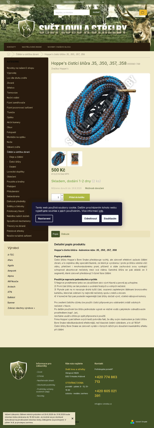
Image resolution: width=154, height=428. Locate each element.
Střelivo (10, 87)
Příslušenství (13, 191)
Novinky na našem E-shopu (20, 68)
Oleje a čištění (16, 157)
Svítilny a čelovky (15, 206)
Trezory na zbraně (16, 226)
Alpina (11, 276)
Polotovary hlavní (15, 211)
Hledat (96, 12)
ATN (10, 292)
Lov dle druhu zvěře (17, 78)
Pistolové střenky (15, 231)
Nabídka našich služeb (18, 216)
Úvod (39, 372)
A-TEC (11, 254)
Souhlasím (110, 218)
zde (101, 210)
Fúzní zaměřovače (16, 102)
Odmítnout (90, 218)
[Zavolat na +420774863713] (11, 2)
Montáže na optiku (16, 137)
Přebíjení (11, 186)
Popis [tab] (55, 234)
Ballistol (11, 297)
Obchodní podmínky (74, 2)
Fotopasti (11, 132)
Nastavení (44, 218)
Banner (11, 302)
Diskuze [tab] (65, 234)
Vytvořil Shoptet (141, 422)
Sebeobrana (13, 196)
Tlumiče (11, 112)
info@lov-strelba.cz (103, 404)
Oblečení (11, 176)
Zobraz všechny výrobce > (21, 308)
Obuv (9, 127)
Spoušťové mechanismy (19, 221)
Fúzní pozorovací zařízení (20, 107)
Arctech (11, 286)
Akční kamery (13, 122)
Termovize (12, 92)
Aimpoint (12, 270)
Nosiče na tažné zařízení (19, 235)
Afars (10, 260)
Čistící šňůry (15, 161)
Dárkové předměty (16, 201)
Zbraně (10, 83)
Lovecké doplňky (15, 171)
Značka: (59, 68)
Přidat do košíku (76, 197)
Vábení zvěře (13, 147)
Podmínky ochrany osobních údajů (44, 390)
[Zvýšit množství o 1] (61, 195)
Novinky (40, 396)
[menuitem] (11, 47)
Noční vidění (13, 97)
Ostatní (12, 166)
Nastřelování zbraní (45, 380)
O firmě (40, 376)
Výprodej (11, 73)
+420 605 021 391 (105, 393)
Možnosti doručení (94, 188)
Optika (10, 117)
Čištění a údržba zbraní (18, 152)
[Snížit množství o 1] (61, 199)
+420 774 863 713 (106, 379)
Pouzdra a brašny (16, 181)
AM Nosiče (13, 281)
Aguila (11, 265)
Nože (9, 142)
